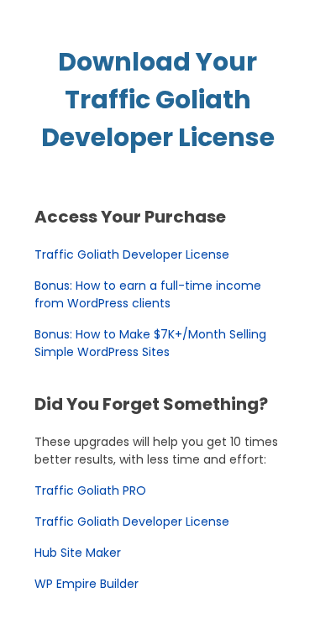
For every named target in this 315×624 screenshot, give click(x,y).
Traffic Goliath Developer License (131, 254)
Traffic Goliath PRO (90, 490)
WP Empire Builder (86, 583)
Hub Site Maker (77, 552)
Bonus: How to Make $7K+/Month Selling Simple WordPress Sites (150, 343)
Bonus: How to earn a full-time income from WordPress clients (147, 294)
